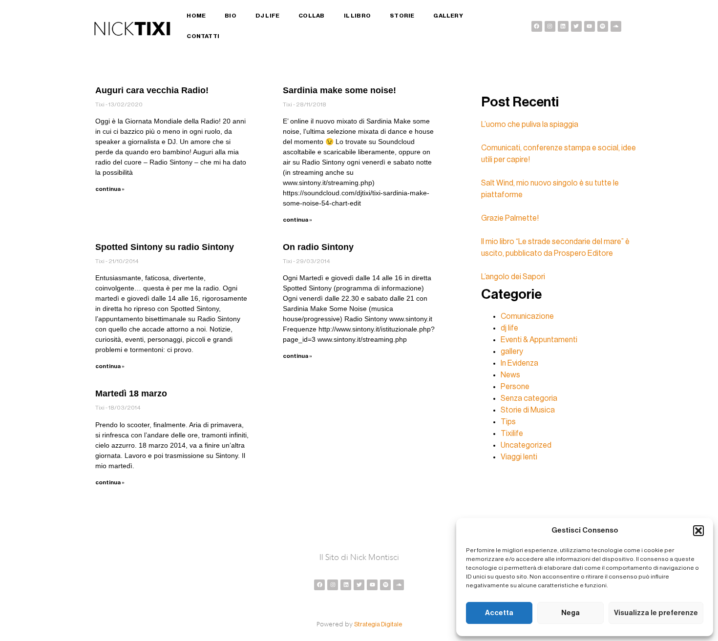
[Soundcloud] (616, 26)
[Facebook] (536, 26)
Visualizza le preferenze (656, 613)
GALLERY (448, 16)
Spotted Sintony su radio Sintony (164, 247)
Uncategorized (526, 445)
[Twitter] (576, 26)
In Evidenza (519, 363)
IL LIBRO (357, 16)
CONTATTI (203, 36)
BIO (230, 16)
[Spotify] (602, 26)
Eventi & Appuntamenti (539, 340)
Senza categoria (529, 398)
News (510, 375)
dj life (509, 328)
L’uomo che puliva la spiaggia (529, 124)
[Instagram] (550, 26)
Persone (515, 387)
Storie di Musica (528, 410)
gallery (512, 351)
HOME (196, 16)
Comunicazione (527, 316)
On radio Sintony (318, 247)
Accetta (499, 613)
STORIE (402, 16)
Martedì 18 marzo (131, 393)
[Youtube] (589, 26)
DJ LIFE (267, 16)
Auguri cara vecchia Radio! (152, 90)
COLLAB (311, 16)
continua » (110, 189)
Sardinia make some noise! (339, 90)
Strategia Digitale (378, 624)
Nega (570, 613)
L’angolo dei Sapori (513, 277)
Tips (508, 422)
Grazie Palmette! (510, 218)
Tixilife (512, 433)
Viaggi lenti (519, 457)
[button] (698, 531)
